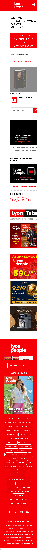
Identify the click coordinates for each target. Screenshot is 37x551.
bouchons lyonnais (12, 426)
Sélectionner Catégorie (18, 499)
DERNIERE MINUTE (12, 434)
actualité (12, 418)
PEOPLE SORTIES (18, 495)
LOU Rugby (22, 463)
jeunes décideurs (21, 450)
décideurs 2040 (25, 434)
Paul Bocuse (25, 487)
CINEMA (7, 430)
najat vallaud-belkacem (16, 479)
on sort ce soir (13, 487)
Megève (13, 471)
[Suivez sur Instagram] (23, 199)
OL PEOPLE (10, 483)
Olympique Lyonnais (23, 483)
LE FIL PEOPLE (9, 454)
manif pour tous (10, 467)
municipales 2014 (18, 475)
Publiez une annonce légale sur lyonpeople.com (23, 40)
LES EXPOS (19, 454)
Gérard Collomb (11, 446)
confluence (16, 430)
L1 (29, 450)
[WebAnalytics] (2, 550)
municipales (22, 471)
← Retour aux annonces (21, 61)
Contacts (6, 540)
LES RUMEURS (22, 459)
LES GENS (13, 459)
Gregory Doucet (24, 442)
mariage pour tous (25, 467)
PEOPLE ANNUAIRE (13, 491)
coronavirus (27, 430)
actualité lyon (23, 418)
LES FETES (28, 454)
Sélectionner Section (18, 503)
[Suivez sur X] (17, 199)
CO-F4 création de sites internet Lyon (13, 543)
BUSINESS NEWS (26, 426)
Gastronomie (11, 442)
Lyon (29, 463)
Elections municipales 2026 (18, 438)
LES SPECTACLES (11, 463)
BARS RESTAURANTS (25, 422)
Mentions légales (21, 540)
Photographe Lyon (28, 543)
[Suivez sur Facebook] (12, 199)
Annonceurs (13, 540)
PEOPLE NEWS (25, 491)
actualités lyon (11, 422)
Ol (28, 479)
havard (9, 450)
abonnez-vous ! (19, 365)
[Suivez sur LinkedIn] (28, 199)
